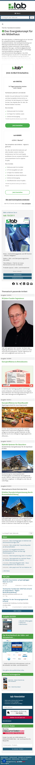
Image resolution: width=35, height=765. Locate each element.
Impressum (24, 759)
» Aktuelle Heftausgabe (25, 621)
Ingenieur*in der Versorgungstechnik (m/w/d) (15, 600)
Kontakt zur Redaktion (25, 757)
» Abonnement (22, 624)
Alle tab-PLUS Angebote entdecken (17, 200)
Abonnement (17, 274)
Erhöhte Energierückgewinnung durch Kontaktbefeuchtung (17, 493)
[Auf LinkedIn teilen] (24, 284)
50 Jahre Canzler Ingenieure (13, 298)
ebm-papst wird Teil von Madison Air (17, 567)
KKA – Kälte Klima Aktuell (14, 687)
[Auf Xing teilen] (20, 284)
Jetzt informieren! (7, 721)
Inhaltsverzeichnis (17, 278)
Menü (18, 13)
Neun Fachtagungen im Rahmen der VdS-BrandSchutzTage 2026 (17, 541)
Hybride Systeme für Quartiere (14, 445)
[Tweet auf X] (17, 284)
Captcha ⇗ (24, 715)
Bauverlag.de (5, 763)
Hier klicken (19, 713)
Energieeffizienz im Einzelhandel (15, 403)
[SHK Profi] (6, 681)
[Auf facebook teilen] (13, 284)
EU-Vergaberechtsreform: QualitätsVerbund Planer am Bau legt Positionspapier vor (14, 551)
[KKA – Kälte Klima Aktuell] (6, 687)
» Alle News (6, 571)
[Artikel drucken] (31, 284)
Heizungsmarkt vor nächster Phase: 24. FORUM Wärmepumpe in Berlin (17, 559)
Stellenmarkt (13, 757)
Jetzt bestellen (18, 125)
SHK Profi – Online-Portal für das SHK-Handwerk (16, 681)
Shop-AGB (8, 759)
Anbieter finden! (18, 749)
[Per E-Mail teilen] (28, 284)
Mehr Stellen (17, 611)
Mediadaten (4, 757)
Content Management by (8, 761)
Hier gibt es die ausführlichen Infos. (13, 670)
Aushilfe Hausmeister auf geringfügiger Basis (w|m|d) (16, 581)
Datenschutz (15, 759)
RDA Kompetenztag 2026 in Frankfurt (17, 556)
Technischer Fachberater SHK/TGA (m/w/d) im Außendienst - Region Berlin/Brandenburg (17, 590)
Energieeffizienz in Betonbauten (14, 362)
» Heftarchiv (22, 622)
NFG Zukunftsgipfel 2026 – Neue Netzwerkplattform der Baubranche (16, 563)
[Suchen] (32, 17)
